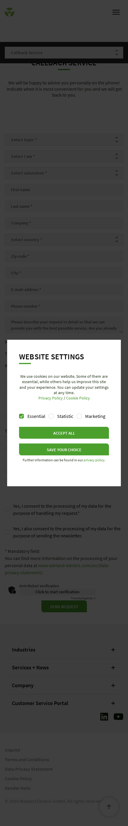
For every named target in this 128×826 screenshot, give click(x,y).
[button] (64, 433)
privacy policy (94, 460)
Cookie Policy (78, 398)
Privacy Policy (50, 398)
